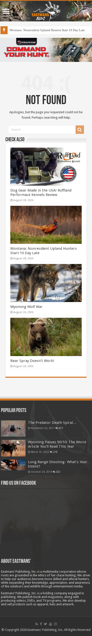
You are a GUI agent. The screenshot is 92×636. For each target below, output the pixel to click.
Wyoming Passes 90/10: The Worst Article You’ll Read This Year (57, 444)
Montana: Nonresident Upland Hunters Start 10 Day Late (47, 30)
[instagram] (55, 624)
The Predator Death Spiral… (52, 422)
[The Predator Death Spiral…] (13, 428)
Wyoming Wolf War (26, 306)
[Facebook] (40, 624)
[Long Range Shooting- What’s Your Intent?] (13, 465)
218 (55, 451)
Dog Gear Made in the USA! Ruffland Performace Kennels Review (40, 192)
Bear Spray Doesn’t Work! (32, 361)
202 (58, 471)
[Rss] (37, 624)
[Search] (80, 129)
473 (61, 428)
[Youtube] (51, 624)
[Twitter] (45, 624)
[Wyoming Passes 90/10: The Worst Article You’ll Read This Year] (13, 448)
